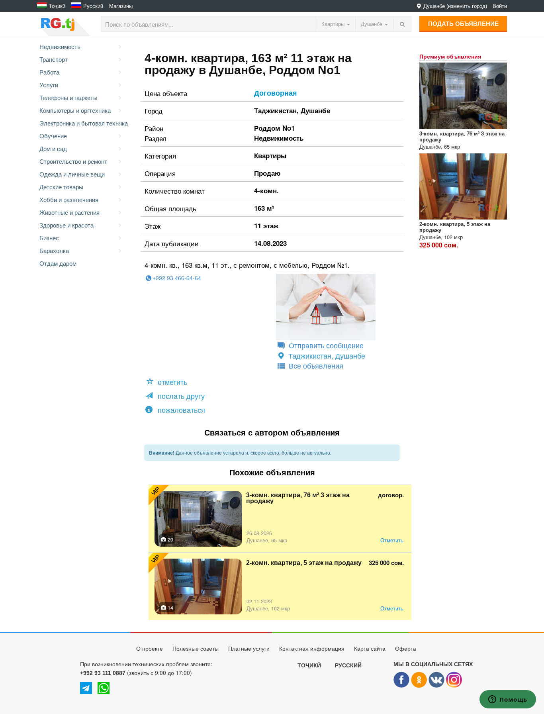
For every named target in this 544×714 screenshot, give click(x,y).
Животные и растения (69, 212)
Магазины (121, 6)
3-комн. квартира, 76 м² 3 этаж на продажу (298, 498)
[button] (168, 381)
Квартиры (270, 155)
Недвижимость (59, 46)
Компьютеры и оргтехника (75, 110)
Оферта (405, 648)
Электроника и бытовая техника (82, 123)
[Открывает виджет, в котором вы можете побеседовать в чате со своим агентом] (507, 700)
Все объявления (315, 365)
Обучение (53, 135)
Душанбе (315, 110)
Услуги (48, 84)
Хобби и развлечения (68, 199)
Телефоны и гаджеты (68, 97)
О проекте (149, 648)
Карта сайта (369, 648)
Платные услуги (249, 648)
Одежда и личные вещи (72, 174)
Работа (49, 72)
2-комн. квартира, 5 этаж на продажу (304, 563)
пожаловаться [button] (180, 409)
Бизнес (49, 237)
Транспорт (53, 59)
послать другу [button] (180, 395)
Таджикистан (275, 110)
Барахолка (54, 250)
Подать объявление (463, 23)
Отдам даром (57, 263)
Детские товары (61, 186)
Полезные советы (195, 648)
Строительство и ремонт (73, 161)
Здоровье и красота (66, 225)
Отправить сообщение (325, 345)
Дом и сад (53, 148)
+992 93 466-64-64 (177, 278)
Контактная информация (311, 648)
